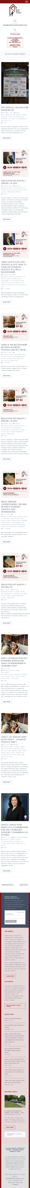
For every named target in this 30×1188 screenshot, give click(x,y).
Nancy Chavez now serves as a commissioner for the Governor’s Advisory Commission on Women (14, 830)
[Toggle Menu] (26, 1)
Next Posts (24, 884)
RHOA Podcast (20, 283)
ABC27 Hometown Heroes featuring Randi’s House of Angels (13, 1050)
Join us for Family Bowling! (13, 1018)
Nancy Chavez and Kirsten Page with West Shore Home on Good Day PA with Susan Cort (15, 1061)
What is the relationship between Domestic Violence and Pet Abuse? (14, 347)
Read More (6, 138)
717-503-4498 (15, 34)
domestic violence (19, 116)
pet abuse (3, 356)
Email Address (9, 914)
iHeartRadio (17, 674)
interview (24, 674)
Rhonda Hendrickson (17, 431)
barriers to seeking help (9, 516)
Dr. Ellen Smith (18, 188)
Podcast (21, 190)
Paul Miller (15, 190)
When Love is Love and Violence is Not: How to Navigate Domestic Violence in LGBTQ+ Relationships (14, 267)
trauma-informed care (17, 522)
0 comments (6, 289)
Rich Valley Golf (6, 121)
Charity (10, 116)
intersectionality (15, 518)
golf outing (11, 118)
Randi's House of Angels (8, 752)
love (11, 281)
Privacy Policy (19, 1182)
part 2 (13, 676)
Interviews (6, 670)
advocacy (6, 839)
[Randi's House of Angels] (15, 10)
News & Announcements (20, 837)
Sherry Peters (14, 360)
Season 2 (4, 192)
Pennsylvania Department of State (14, 1163)
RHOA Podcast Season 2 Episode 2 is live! (13, 419)
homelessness (5, 429)
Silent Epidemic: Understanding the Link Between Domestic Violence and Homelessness (13, 507)
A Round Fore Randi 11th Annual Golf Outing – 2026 (14, 1112)
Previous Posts (7, 884)
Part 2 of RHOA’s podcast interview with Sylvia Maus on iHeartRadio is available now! (14, 662)
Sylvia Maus (15, 678)
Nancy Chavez (6, 676)
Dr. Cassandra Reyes (20, 354)
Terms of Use (11, 1182)
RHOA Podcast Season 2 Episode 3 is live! (13, 182)
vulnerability (21, 526)
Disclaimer (15, 1184)
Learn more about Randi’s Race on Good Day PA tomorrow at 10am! (14, 1072)
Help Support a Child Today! (13, 1006)
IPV (10, 429)
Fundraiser (4, 118)
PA (26, 118)
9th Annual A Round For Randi (11, 114)
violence (3, 285)
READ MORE (10, 1127)
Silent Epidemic (6, 522)
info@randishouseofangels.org (15, 25)
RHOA (25, 190)
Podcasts (17, 186)
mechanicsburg (20, 118)
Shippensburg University (14, 192)
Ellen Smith (16, 748)
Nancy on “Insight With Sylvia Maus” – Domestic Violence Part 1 (13, 739)
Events (17, 112)
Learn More (10, 976)
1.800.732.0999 (10, 1167)
